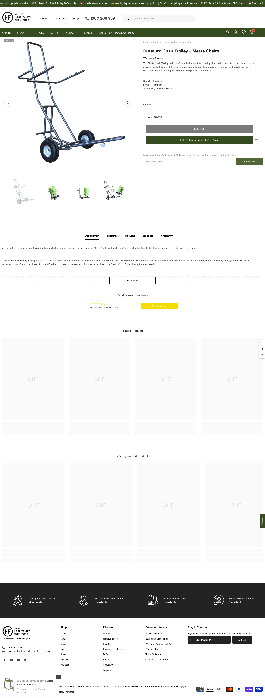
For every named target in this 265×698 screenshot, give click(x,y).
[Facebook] (4, 660)
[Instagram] (11, 660)
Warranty (167, 235)
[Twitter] (25, 660)
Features (112, 235)
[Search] (159, 18)
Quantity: (148, 104)
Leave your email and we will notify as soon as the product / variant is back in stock (190, 154)
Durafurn (157, 81)
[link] (33, 428)
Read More (132, 280)
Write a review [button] (159, 305)
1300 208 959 (14, 647)
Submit (242, 639)
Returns (130, 235)
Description (92, 235)
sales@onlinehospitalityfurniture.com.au (29, 651)
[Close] (58, 677)
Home (146, 41)
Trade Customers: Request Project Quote (199, 140)
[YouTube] (18, 660)
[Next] (128, 102)
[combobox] (162, 18)
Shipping (148, 235)
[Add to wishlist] (256, 140)
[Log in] (236, 32)
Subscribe (249, 161)
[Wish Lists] (244, 32)
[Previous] (8, 102)
